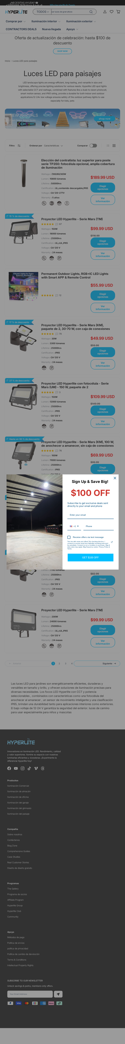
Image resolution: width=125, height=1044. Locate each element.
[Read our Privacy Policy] (112, 542)
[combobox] (74, 526)
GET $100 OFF (90, 557)
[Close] (115, 478)
